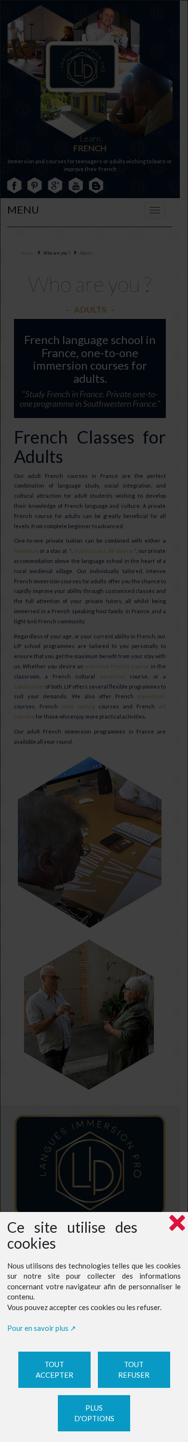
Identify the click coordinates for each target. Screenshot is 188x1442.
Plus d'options (94, 1413)
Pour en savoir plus (37, 1328)
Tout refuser (133, 1370)
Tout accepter (54, 1370)
